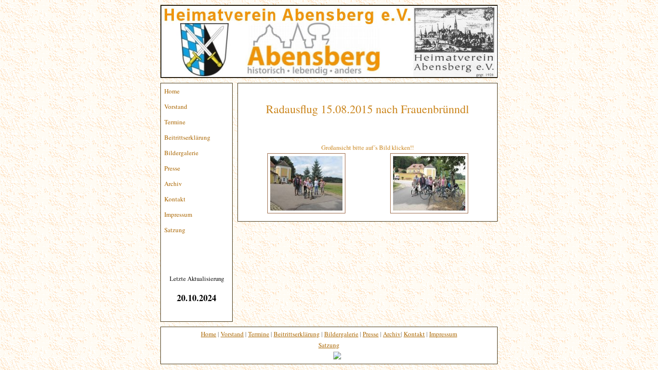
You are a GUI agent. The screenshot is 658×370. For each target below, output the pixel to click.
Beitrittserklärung (187, 137)
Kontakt (174, 199)
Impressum (178, 214)
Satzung (174, 229)
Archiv (173, 183)
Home (172, 91)
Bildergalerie (181, 152)
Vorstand (175, 106)
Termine (174, 122)
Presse (172, 168)
